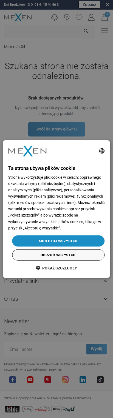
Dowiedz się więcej (77, 228)
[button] (56, 268)
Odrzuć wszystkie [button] (58, 255)
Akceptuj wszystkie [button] (58, 241)
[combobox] (102, 151)
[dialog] (56, 209)
